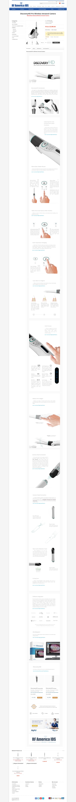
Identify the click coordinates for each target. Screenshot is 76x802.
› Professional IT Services (16, 785)
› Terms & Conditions (15, 791)
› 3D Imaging (14, 22)
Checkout (62, 6)
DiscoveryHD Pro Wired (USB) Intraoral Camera (45, 758)
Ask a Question (46, 48)
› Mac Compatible (14, 24)
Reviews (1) (39, 48)
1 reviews (51, 36)
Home (31, 6)
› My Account (54, 783)
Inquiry (43, 6)
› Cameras (13, 27)
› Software (13, 32)
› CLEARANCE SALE (15, 39)
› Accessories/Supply (15, 36)
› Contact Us (27, 783)
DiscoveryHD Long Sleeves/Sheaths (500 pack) (58, 758)
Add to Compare (54, 29)
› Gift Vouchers (41, 783)
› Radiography (14, 34)
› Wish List (53, 786)
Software (22, 9)
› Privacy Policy (14, 790)
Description (28, 48)
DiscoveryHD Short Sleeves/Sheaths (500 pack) (18, 772)
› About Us (13, 787)
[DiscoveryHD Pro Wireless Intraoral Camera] (27, 43)
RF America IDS (14, 799)
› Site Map (26, 786)
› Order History (54, 785)
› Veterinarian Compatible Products (17, 25)
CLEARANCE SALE (61, 9)
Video (34, 48)
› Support (13, 792)
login (56, 1)
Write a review (56, 36)
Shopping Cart (58, 6)
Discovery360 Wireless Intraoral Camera (18, 758)
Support (49, 6)
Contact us (53, 6)
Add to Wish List (47, 29)
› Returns (26, 785)
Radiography (31, 9)
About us (34, 6)
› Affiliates (40, 785)
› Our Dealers (14, 783)
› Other (13, 37)
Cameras (13, 9)
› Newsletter (54, 787)
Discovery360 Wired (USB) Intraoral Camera (31, 758)
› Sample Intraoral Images (16, 786)
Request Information (18, 763)
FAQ (46, 6)
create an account (61, 1)
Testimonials (39, 6)
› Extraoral (14, 29)
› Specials (40, 786)
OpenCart (17, 798)
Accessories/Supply (42, 9)
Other (52, 9)
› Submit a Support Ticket (16, 789)
